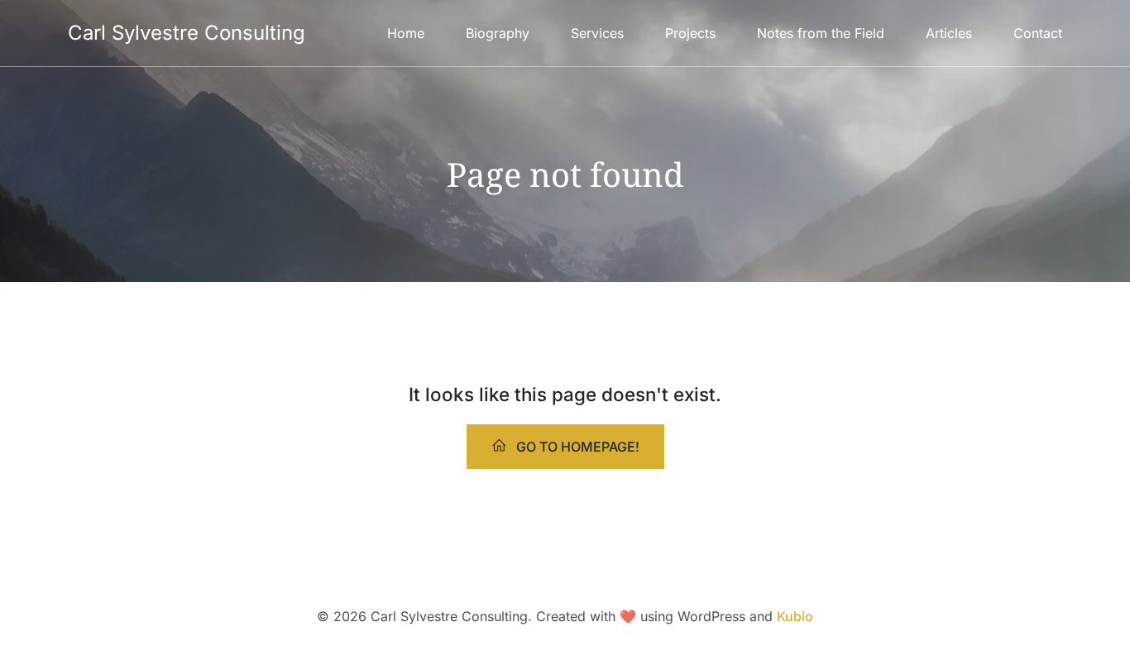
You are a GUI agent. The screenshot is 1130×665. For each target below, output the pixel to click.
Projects (690, 33)
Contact (1037, 33)
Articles (949, 33)
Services (597, 33)
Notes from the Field (820, 33)
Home (405, 33)
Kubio (795, 616)
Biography (497, 33)
